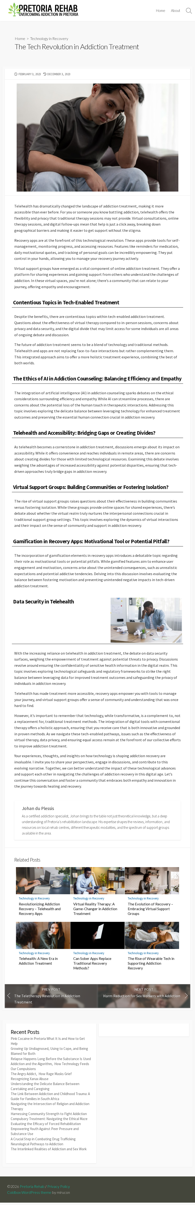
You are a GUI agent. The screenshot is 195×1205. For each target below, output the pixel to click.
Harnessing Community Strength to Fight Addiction (49, 1113)
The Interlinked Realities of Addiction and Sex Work (49, 1149)
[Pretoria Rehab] (42, 10)
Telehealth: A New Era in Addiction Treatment (38, 960)
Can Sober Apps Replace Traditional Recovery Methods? (92, 963)
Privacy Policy (58, 1186)
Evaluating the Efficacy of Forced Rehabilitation (46, 1123)
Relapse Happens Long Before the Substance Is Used (51, 1059)
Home (160, 10)
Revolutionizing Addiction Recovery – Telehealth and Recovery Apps (40, 909)
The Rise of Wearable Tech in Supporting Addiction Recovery (151, 963)
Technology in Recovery (49, 38)
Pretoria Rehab (32, 1186)
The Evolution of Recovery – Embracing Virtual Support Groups (150, 909)
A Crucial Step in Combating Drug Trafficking (43, 1139)
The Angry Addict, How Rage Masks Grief (41, 1074)
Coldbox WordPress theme (29, 1192)
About (175, 10)
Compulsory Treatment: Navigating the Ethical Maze (49, 1118)
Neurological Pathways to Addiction (37, 1144)
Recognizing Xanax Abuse (30, 1079)
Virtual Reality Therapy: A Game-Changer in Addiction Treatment (95, 909)
